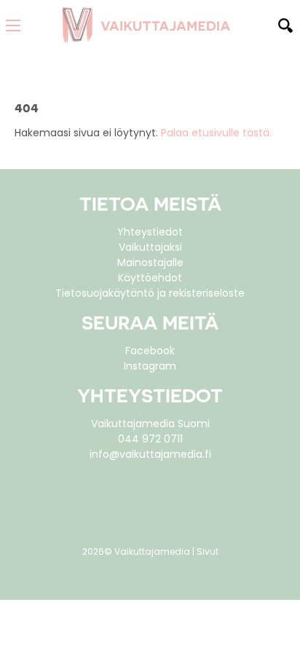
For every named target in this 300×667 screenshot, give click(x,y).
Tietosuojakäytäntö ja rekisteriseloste (150, 293)
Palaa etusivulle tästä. (216, 132)
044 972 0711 (150, 439)
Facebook (150, 350)
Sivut (207, 551)
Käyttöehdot (150, 277)
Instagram (150, 366)
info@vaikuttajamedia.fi (150, 454)
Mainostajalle (150, 262)
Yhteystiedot (150, 232)
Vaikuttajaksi (150, 247)
